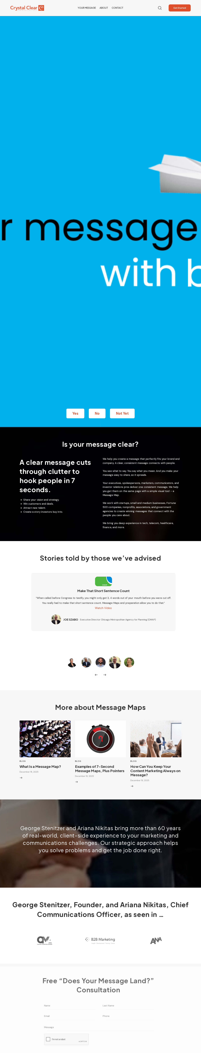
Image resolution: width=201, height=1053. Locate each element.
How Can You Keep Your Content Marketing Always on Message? (155, 770)
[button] (75, 413)
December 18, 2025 (29, 771)
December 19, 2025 (84, 776)
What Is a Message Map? (40, 766)
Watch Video (103, 608)
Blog (23, 761)
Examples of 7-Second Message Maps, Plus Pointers (99, 768)
